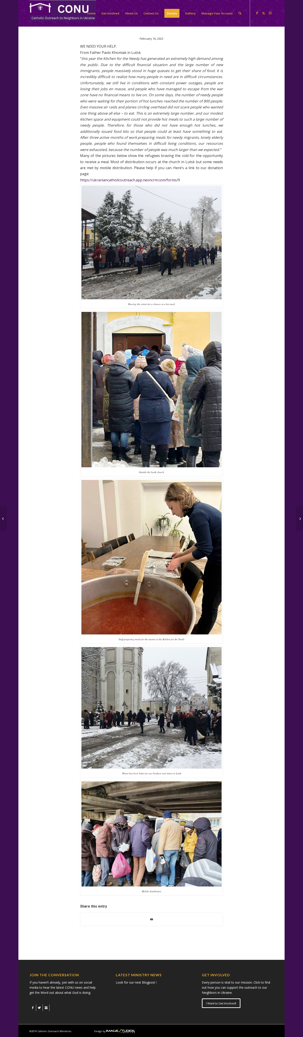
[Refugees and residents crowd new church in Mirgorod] (3, 518)
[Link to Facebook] (257, 13)
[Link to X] (263, 13)
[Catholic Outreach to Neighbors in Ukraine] (63, 13)
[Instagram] (46, 1007)
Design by (100, 1031)
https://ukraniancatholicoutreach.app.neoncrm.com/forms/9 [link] (130, 180)
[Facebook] (33, 1007)
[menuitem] (91, 13)
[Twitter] (39, 1007)
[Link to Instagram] (270, 13)
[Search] (240, 13)
